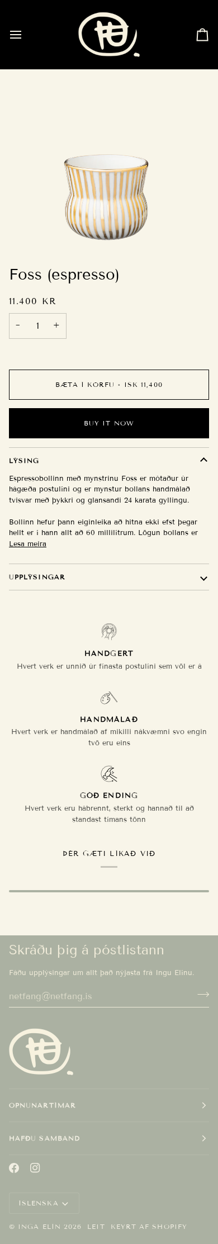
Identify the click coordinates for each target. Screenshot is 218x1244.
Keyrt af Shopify (149, 1226)
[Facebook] (14, 1168)
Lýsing (24, 460)
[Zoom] (106, 228)
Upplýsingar (37, 577)
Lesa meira (27, 544)
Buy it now (109, 423)
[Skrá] (200, 995)
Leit (96, 1226)
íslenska (38, 1203)
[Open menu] (25, 34)
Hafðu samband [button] (44, 1138)
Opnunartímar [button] (42, 1105)
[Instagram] (35, 1168)
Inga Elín (39, 1226)
